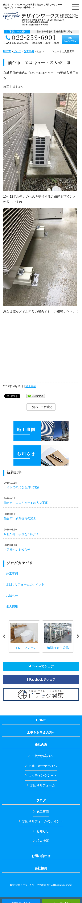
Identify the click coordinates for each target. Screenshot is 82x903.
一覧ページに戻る (41, 407)
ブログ (17, 51)
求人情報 (12, 606)
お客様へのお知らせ (17, 547)
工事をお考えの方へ (41, 732)
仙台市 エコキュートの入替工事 (26, 501)
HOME (7, 51)
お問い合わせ (41, 856)
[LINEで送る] (35, 396)
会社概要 (41, 868)
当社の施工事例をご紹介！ (21, 532)
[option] (24, 636)
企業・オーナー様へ (42, 766)
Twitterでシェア (42, 666)
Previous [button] (4, 636)
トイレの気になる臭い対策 (21, 485)
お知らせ (12, 595)
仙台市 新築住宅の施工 (20, 516)
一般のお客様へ (43, 756)
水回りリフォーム (42, 785)
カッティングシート (42, 775)
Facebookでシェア (42, 679)
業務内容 (41, 745)
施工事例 (29, 51)
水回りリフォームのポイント (25, 584)
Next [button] (78, 636)
